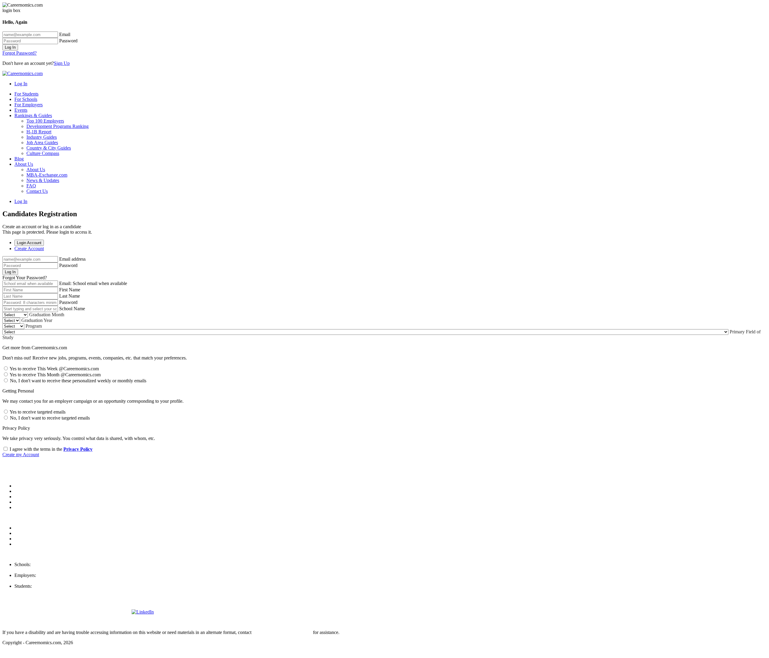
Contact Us (37, 191)
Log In (10, 47)
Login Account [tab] (29, 243)
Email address (72, 259)
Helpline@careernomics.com (41, 591)
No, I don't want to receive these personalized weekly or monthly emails (77, 380)
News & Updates (42, 180)
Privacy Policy (78, 449)
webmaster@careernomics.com (282, 632)
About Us (23, 164)
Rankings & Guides (33, 115)
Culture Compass (42, 153)
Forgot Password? (19, 53)
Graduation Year (36, 320)
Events (20, 110)
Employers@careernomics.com (44, 580)
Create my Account (20, 454)
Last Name (69, 296)
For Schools (25, 99)
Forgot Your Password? (24, 277)
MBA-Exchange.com (46, 174)
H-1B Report (38, 131)
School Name (72, 308)
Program (34, 326)
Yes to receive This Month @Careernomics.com (55, 374)
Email (64, 34)
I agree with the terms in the (50, 449)
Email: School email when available (93, 283)
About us (23, 485)
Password (68, 40)
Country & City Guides (48, 147)
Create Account (29, 248)
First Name (69, 289)
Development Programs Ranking (57, 126)
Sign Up (62, 63)
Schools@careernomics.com (41, 569)
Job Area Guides (42, 142)
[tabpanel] (384, 268)
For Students (26, 93)
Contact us (24, 502)
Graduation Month (46, 314)
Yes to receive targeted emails (37, 411)
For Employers (28, 104)
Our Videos (25, 507)
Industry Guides (41, 137)
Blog (19, 158)
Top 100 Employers (45, 120)
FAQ (31, 185)
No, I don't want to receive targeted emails (49, 417)
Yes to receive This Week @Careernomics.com (54, 368)
